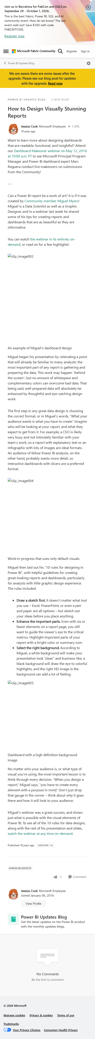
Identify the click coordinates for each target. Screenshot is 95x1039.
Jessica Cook (29, 126)
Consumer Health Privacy (61, 1030)
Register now (14, 36)
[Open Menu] (89, 63)
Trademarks (11, 1024)
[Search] (60, 51)
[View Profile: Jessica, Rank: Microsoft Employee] (13, 128)
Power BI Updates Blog (21, 63)
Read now (55, 83)
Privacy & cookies (41, 1015)
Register (71, 51)
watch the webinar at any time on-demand (40, 833)
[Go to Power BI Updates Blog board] (13, 919)
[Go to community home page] (33, 51)
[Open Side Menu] (6, 51)
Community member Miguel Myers (51, 200)
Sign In (85, 51)
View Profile (33, 903)
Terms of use (65, 1015)
